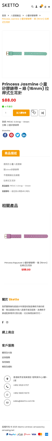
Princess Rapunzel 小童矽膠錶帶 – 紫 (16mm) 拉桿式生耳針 (26, 264)
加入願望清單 (34, 113)
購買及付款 (7, 352)
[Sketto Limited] (13, 5)
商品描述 (11, 153)
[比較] (42, 113)
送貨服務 (6, 357)
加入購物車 (21, 112)
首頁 (4, 15)
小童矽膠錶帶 (32, 15)
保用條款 (6, 362)
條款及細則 (7, 366)
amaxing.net (8, 430)
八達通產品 (16, 15)
